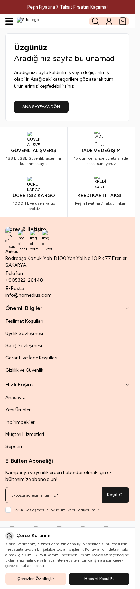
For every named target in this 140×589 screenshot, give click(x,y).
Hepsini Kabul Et (99, 578)
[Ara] (95, 21)
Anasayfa (15, 397)
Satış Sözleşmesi (23, 346)
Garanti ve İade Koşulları (31, 358)
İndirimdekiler (20, 422)
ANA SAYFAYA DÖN (41, 106)
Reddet (100, 555)
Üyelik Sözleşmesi (24, 333)
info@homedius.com (28, 295)
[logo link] (49, 21)
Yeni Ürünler (18, 410)
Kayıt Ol (115, 495)
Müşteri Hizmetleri (24, 434)
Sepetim (14, 447)
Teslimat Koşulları (24, 321)
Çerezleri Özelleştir (35, 578)
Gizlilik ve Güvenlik (24, 370)
